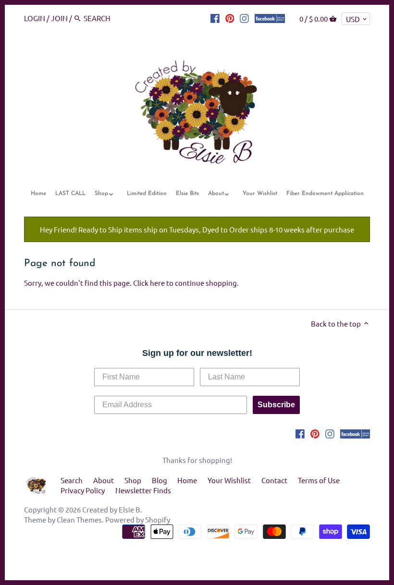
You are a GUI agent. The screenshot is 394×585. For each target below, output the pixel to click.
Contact (274, 480)
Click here (149, 282)
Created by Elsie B (111, 509)
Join (59, 18)
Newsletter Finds (143, 490)
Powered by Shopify (137, 519)
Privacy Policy (83, 490)
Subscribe (276, 405)
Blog (159, 480)
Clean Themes (79, 519)
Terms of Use (319, 480)
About (103, 480)
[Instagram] (244, 18)
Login (34, 18)
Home (187, 480)
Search (72, 480)
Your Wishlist (229, 480)
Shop (132, 480)
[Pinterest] (229, 18)
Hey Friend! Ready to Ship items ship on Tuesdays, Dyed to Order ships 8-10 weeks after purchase (197, 229)
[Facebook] (215, 18)
